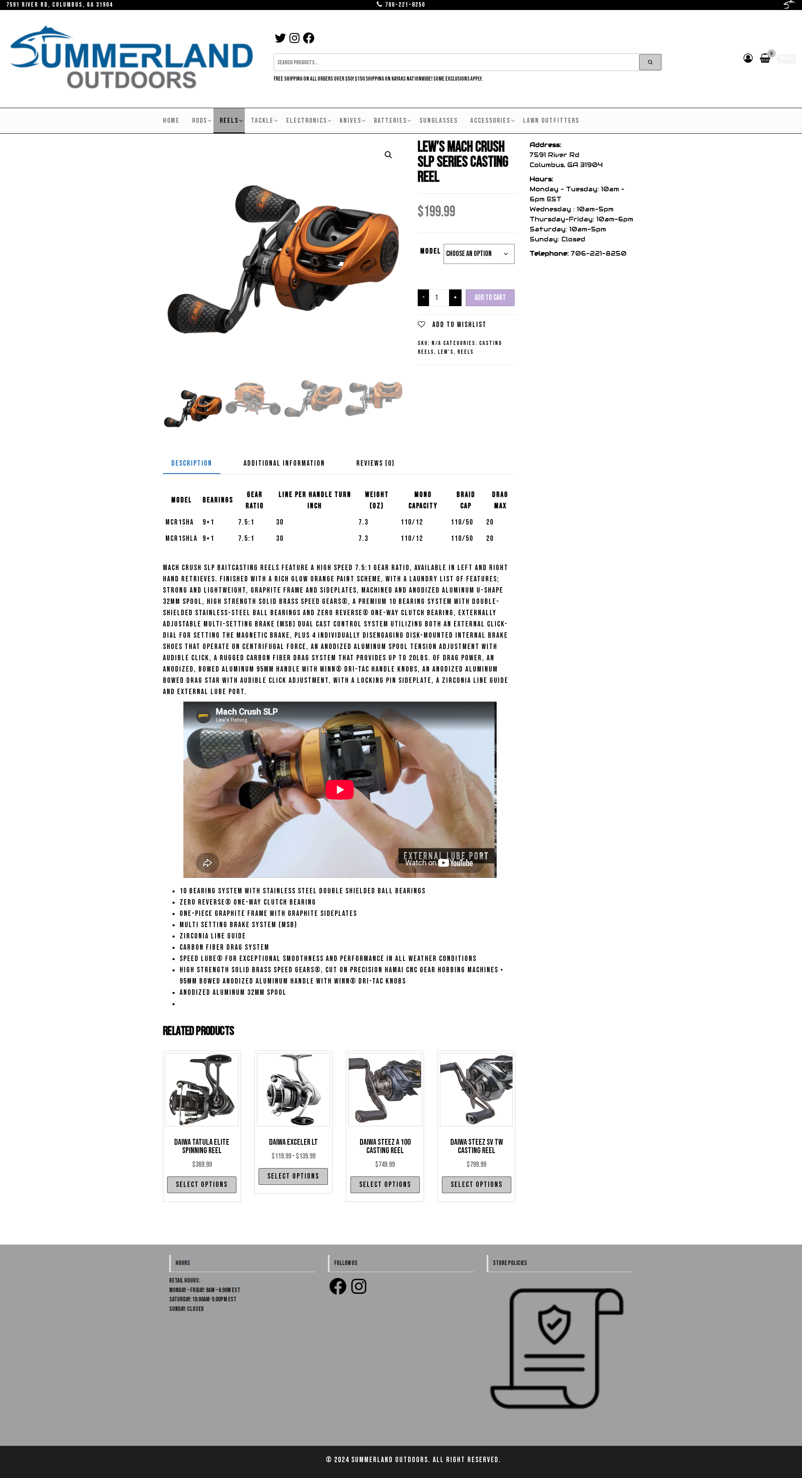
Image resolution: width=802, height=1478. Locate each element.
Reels (229, 121)
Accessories (490, 121)
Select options (202, 1184)
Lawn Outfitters (551, 121)
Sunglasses (438, 121)
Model (430, 251)
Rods (199, 121)
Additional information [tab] (284, 463)
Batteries (390, 121)
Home (171, 121)
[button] (388, 154)
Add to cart (490, 297)
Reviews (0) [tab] (375, 463)
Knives (350, 121)
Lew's (446, 351)
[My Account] (749, 58)
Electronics (306, 121)
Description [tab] (191, 463)
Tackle (262, 121)
